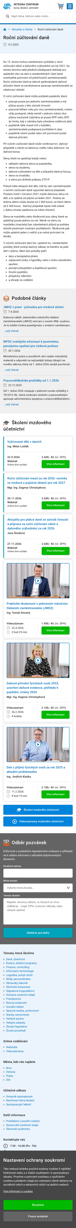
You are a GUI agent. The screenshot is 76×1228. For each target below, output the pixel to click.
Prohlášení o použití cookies (23, 1121)
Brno (9, 1068)
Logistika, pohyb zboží (19, 975)
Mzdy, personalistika (18, 979)
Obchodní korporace (18, 986)
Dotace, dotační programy (21, 963)
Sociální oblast (15, 1006)
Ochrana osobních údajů (20, 994)
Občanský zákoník (17, 983)
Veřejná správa (15, 1018)
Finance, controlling (18, 967)
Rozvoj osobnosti (16, 1002)
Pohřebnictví (13, 998)
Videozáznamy (15, 1051)
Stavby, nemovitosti (17, 1014)
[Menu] (69, 6)
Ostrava (10, 1071)
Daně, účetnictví (15, 959)
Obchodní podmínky (18, 1129)
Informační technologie (20, 971)
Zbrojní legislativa (16, 1026)
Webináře (11, 1047)
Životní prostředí (16, 1030)
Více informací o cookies (18, 1191)
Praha (9, 1075)
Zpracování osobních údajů (22, 1125)
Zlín (8, 1079)
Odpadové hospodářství (20, 991)
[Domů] (5, 29)
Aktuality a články (22, 29)
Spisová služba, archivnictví (22, 1010)
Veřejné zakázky (15, 1022)
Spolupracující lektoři (18, 1104)
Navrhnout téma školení (20, 1100)
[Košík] (60, 6)
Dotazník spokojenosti (19, 1096)
